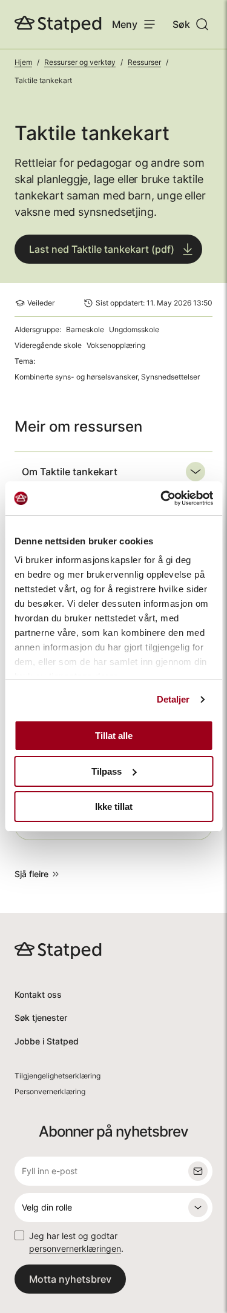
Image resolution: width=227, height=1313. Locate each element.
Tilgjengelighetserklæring (57, 1075)
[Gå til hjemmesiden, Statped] (58, 24)
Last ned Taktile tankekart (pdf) (101, 249)
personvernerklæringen (75, 1248)
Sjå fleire (31, 874)
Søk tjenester (41, 1017)
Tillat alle (114, 735)
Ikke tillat (114, 806)
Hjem (23, 62)
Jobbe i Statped (47, 1041)
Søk (181, 24)
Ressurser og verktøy (80, 62)
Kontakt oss (38, 994)
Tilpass (106, 771)
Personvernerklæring (50, 1091)
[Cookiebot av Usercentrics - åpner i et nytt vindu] (161, 498)
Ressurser (144, 62)
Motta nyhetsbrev (70, 1279)
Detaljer (173, 699)
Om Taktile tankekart (69, 472)
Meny (124, 24)
